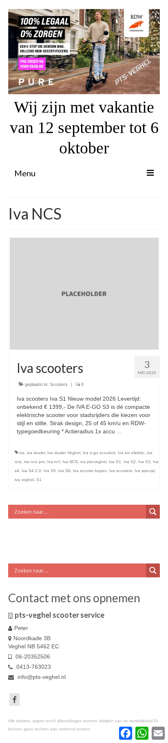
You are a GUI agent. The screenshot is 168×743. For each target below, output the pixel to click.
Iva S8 (64, 470)
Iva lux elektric (131, 452)
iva (21, 452)
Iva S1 (115, 461)
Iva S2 (130, 461)
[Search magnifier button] (153, 512)
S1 (39, 479)
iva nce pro (34, 461)
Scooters (59, 384)
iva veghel (24, 479)
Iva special (145, 470)
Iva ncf (53, 461)
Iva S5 (50, 470)
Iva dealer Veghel (63, 452)
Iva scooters (120, 470)
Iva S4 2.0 (31, 470)
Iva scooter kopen (90, 470)
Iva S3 (144, 461)
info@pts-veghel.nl (41, 677)
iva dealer (36, 452)
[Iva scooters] (84, 293)
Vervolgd (135, 431)
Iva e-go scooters (99, 452)
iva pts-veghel (93, 461)
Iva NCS (70, 461)
